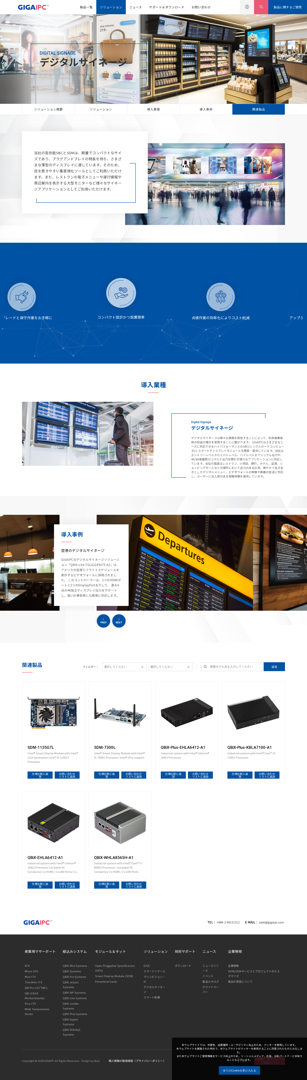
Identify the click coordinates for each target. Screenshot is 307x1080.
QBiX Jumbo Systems (71, 1006)
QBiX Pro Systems (74, 977)
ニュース (135, 7)
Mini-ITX (30, 977)
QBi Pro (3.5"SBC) (36, 988)
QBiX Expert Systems (70, 1021)
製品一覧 (86, 7)
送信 (274, 667)
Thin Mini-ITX (33, 982)
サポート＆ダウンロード (166, 7)
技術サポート (185, 951)
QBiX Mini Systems (75, 966)
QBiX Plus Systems (75, 1014)
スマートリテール (154, 971)
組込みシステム (75, 951)
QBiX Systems (72, 971)
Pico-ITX (30, 1003)
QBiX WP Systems (74, 992)
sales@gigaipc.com (271, 922)
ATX (27, 966)
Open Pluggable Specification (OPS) (114, 968)
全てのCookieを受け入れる (239, 1070)
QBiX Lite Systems (75, 998)
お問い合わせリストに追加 (67, 775)
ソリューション (111, 7)
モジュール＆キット (110, 951)
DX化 (147, 966)
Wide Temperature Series (37, 1011)
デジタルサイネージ (154, 989)
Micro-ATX (31, 971)
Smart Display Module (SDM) (114, 976)
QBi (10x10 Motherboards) (34, 995)
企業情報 (235, 951)
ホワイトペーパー (211, 989)
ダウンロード (183, 966)
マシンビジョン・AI (154, 979)
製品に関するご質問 (288, 7)
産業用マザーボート (40, 951)
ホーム (43, 74)
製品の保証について (240, 981)
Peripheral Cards (106, 981)
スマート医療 (152, 997)
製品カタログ (211, 981)
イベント (208, 976)
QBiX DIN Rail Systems (71, 1032)
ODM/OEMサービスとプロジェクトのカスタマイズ (254, 973)
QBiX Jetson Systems (71, 984)
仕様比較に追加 (40, 775)
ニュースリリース (211, 968)
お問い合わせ (201, 7)
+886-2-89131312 (228, 922)
